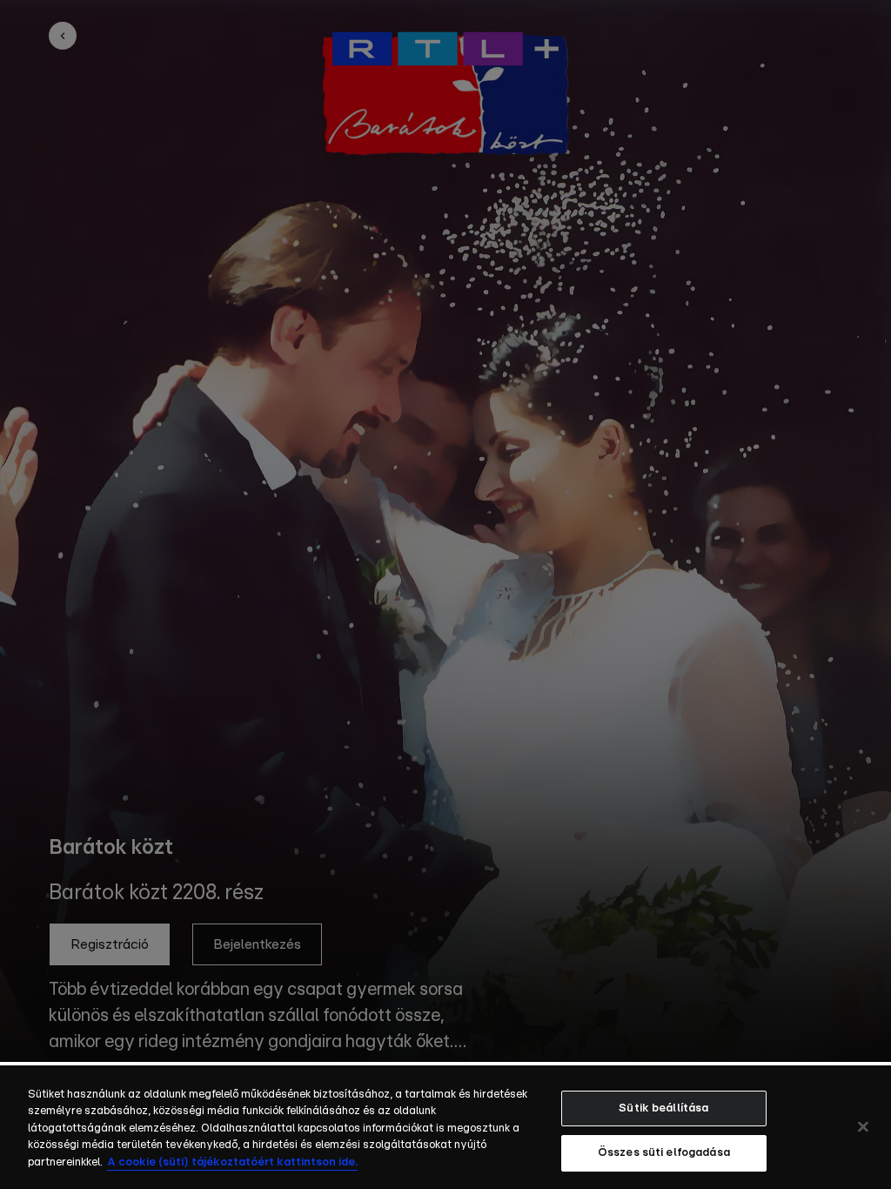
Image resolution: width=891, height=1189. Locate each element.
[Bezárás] (863, 1126)
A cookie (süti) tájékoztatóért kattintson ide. (232, 1162)
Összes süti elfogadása (664, 1153)
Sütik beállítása (663, 1108)
